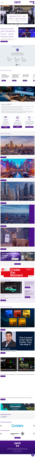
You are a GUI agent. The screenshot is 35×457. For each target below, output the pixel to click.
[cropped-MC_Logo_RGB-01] (4, 413)
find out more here (21, 52)
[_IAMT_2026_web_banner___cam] (17, 401)
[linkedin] (3, 2)
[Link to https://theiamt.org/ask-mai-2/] (30, 1)
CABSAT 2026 (3, 199)
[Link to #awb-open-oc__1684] (33, 3)
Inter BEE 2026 (3, 222)
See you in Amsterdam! (17, 16)
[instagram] (1, 2)
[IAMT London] (17, 249)
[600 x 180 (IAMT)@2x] (17, 265)
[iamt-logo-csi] (17, 1)
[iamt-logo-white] (17, 444)
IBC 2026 (2, 176)
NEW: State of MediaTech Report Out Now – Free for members (11, 293)
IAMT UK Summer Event (5, 153)
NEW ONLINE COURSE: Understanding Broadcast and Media (29, 291)
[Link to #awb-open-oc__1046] (33, 1)
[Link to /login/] (32, 1)
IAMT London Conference (5, 245)
